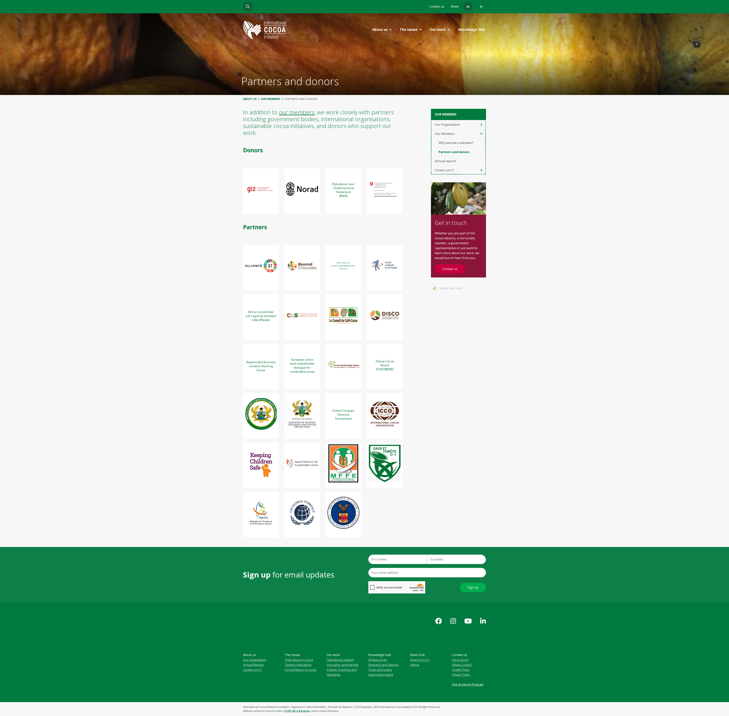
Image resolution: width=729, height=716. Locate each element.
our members (296, 112)
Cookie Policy (461, 670)
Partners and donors (454, 152)
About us (379, 29)
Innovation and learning (342, 665)
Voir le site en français (467, 684)
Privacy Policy (461, 675)
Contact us (436, 6)
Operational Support (340, 660)
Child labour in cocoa (299, 660)
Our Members (270, 99)
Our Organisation (447, 124)
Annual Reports (253, 665)
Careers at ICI (444, 170)
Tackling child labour (298, 665)
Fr (481, 6)
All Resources (377, 660)
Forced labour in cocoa (300, 670)
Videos (414, 665)
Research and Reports (383, 665)
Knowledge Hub (471, 29)
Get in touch (460, 660)
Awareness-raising (380, 675)
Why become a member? (456, 143)
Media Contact (462, 665)
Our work (438, 29)
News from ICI (420, 660)
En (468, 6)
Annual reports (445, 161)
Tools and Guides (380, 670)
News (455, 6)
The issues (408, 29)
